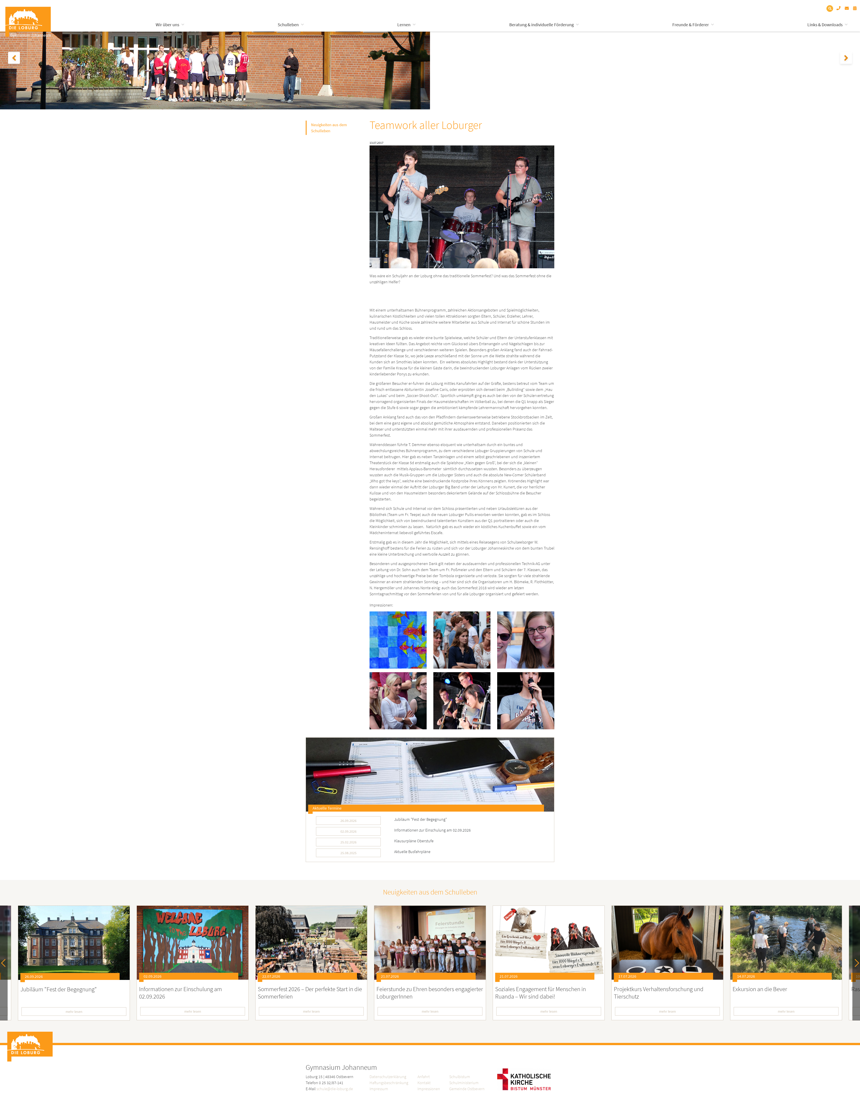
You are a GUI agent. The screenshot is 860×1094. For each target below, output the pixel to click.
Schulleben (288, 24)
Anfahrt (423, 1076)
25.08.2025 (348, 853)
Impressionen (428, 1088)
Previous (5, 963)
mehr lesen (74, 1011)
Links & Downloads (825, 24)
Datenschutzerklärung (388, 1076)
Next (855, 963)
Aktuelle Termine (327, 808)
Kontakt (424, 1082)
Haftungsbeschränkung (389, 1082)
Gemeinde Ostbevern (467, 1088)
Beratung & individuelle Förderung (541, 24)
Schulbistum (459, 1076)
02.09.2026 (348, 831)
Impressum (379, 1088)
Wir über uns (167, 24)
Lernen (404, 24)
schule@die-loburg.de (334, 1088)
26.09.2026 (348, 820)
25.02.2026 (348, 842)
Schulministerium (464, 1082)
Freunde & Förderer (690, 24)
